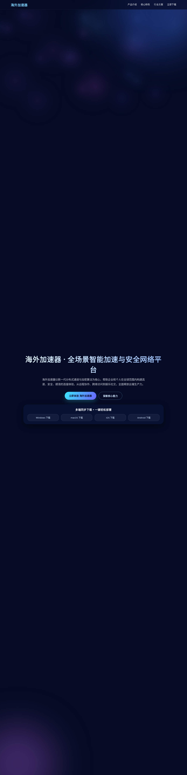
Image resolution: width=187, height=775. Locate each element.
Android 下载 (143, 417)
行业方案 (158, 4)
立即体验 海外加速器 (80, 395)
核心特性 (145, 4)
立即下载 (171, 4)
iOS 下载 (110, 417)
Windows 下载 (43, 417)
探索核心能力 (110, 396)
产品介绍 (132, 4)
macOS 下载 (77, 417)
